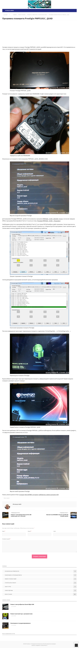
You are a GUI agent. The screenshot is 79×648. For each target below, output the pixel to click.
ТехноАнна (39, 4)
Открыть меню (9, 10)
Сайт (54, 531)
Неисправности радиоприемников (20, 623)
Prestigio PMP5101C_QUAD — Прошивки (48, 221)
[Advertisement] (39, 32)
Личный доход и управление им (12, 571)
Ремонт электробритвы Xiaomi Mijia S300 (22, 604)
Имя (3, 531)
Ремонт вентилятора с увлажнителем (21, 614)
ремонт (8, 498)
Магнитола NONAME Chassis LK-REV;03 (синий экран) (57, 515)
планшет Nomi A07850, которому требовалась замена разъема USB (38, 495)
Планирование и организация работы (13, 575)
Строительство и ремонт (10, 582)
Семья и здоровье (9, 590)
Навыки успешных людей (10, 578)
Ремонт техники (8, 594)
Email (29, 531)
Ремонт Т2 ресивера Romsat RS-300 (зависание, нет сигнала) (21, 515)
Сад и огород (8, 586)
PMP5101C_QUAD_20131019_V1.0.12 (53, 219)
